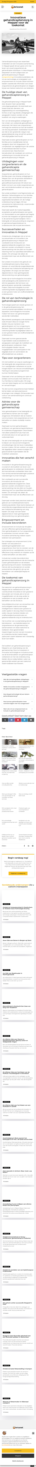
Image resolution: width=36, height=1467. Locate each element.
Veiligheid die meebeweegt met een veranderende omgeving (9, 772)
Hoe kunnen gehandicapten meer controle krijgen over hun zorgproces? (18, 702)
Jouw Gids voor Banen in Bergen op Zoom (17, 940)
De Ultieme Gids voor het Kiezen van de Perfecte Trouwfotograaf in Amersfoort (16, 1072)
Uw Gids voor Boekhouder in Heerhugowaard (12, 973)
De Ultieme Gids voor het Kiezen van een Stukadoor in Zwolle (16, 1105)
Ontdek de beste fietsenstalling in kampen (17, 1369)
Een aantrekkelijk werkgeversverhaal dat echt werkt (9, 822)
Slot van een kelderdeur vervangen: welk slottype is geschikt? (26, 760)
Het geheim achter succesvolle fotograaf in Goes (17, 1303)
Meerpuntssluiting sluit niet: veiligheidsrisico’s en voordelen (26, 747)
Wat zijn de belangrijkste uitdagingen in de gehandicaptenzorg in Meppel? (18, 680)
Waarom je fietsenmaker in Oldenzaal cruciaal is (15, 1402)
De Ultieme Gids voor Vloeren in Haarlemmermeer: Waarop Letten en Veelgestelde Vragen (15, 1040)
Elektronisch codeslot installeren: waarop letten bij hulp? (9, 747)
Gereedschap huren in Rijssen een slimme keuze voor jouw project (17, 1204)
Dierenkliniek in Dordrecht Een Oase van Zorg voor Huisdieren (17, 1006)
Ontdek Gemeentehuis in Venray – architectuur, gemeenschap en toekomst (17, 1237)
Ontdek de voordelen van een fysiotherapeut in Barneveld (18, 1270)
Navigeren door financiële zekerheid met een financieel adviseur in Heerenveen (17, 1336)
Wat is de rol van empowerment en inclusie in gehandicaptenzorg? (18, 710)
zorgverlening (7, 77)
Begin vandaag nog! (18, 858)
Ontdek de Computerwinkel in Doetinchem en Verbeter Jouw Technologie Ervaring (17, 908)
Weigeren (18, 1455)
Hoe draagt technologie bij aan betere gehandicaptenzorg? (18, 695)
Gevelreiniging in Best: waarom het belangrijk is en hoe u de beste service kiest (17, 1138)
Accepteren (18, 1450)
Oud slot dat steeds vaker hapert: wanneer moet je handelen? (9, 760)
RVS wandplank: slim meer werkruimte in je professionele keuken (9, 809)
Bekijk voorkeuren (18, 1461)
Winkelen (18, 13)
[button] (33, 1433)
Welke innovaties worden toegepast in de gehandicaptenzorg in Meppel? (18, 688)
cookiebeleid (5, 1445)
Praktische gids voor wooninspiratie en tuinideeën (24, 809)
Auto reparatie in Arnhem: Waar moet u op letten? (17, 1171)
